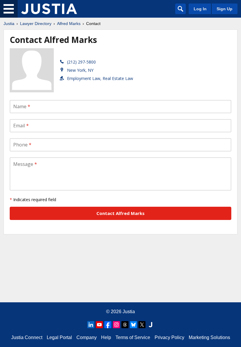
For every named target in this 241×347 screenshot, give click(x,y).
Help (106, 337)
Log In (200, 8)
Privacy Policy (169, 337)
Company (86, 337)
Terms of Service (133, 337)
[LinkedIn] (90, 324)
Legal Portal (59, 337)
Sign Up (224, 8)
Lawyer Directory (35, 23)
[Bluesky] (133, 324)
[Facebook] (107, 324)
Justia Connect (26, 337)
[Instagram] (116, 324)
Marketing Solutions (209, 337)
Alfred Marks (69, 23)
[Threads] (124, 324)
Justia (9, 23)
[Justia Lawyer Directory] (49, 9)
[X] (141, 324)
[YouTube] (99, 324)
